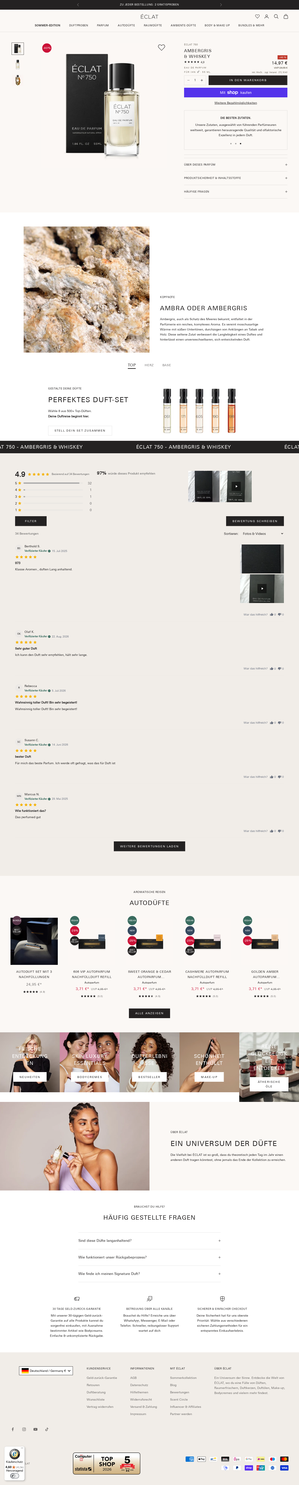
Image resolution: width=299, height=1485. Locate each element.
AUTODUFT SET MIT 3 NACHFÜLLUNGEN (34, 974)
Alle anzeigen (149, 1013)
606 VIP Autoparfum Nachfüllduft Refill (91, 974)
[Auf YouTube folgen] (35, 1429)
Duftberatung (96, 1392)
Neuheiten (29, 1077)
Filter (31, 521)
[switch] (14, 1475)
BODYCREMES (89, 1077)
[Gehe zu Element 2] (18, 64)
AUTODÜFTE (126, 25)
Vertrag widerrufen (100, 1406)
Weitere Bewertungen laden (149, 846)
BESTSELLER (149, 1077)
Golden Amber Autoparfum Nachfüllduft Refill (265, 975)
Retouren (93, 1385)
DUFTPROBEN (78, 25)
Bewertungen (179, 1392)
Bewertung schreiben (255, 521)
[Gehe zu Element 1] (18, 49)
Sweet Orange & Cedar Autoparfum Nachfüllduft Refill (149, 975)
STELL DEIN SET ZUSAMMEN (80, 430)
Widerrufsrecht (141, 1399)
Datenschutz (139, 1385)
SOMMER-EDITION (47, 25)
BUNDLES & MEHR (251, 25)
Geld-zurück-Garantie (102, 1378)
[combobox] (46, 1370)
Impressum (138, 1414)
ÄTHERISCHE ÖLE (269, 1084)
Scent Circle (179, 1399)
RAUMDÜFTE (153, 25)
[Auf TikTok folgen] (47, 1429)
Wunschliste (96, 1399)
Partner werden (181, 1414)
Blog (173, 1385)
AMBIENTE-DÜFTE (183, 25)
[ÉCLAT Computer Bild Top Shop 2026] (106, 1463)
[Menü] (22, 1449)
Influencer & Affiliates (185, 1406)
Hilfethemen (139, 1392)
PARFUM (103, 25)
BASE (166, 365)
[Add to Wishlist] (161, 47)
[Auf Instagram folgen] (24, 1429)
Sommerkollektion (183, 1378)
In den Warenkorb (248, 80)
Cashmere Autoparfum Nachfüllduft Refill (207, 974)
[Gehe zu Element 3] (18, 80)
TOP (132, 365)
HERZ (149, 365)
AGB (133, 1378)
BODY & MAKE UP (217, 25)
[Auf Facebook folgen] (13, 1429)
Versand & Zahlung (143, 1406)
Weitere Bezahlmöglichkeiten (236, 103)
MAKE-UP (209, 1077)
